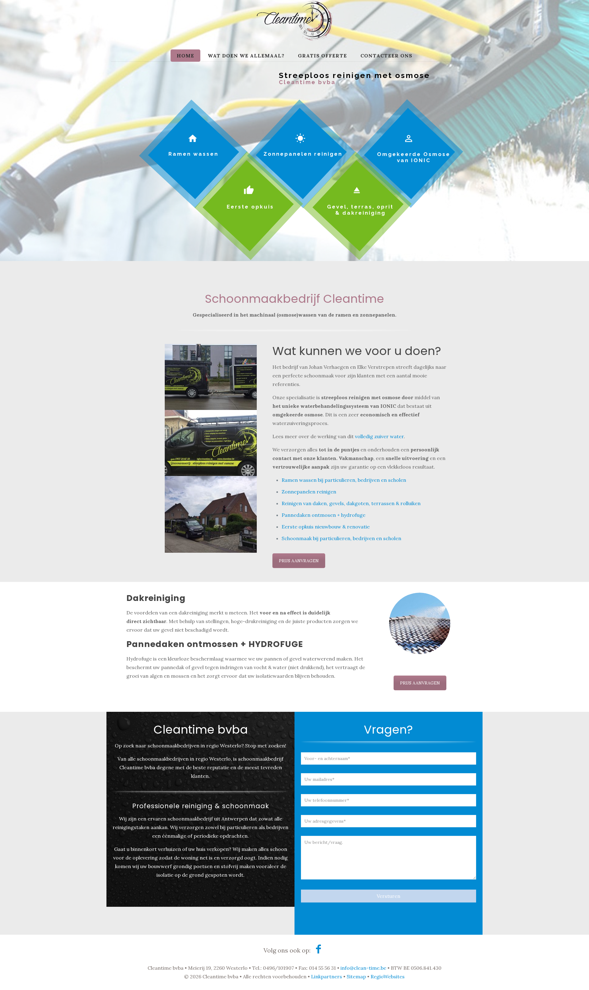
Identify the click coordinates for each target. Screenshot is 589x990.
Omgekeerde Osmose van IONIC (413, 157)
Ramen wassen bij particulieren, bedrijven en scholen (344, 480)
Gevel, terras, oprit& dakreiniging (360, 210)
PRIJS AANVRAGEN (299, 560)
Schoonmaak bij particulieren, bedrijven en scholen (341, 538)
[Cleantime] (294, 30)
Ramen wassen (193, 154)
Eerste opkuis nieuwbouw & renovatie (326, 527)
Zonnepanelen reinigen (303, 154)
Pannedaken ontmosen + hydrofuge (323, 515)
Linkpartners (326, 976)
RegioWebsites (388, 976)
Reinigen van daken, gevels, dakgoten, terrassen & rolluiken (351, 503)
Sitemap (356, 976)
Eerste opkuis (250, 207)
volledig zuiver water (379, 436)
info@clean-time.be (363, 968)
